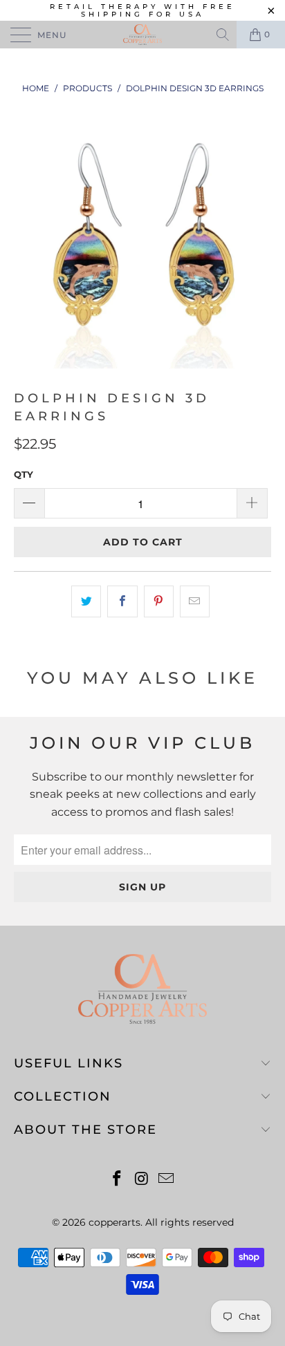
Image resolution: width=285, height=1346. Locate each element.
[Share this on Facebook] (122, 601)
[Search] (223, 34)
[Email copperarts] (166, 1180)
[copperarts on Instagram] (141, 1180)
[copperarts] (142, 34)
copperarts (114, 1222)
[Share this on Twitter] (86, 601)
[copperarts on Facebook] (117, 1180)
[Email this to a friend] (195, 601)
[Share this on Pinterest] (159, 601)
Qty (23, 474)
